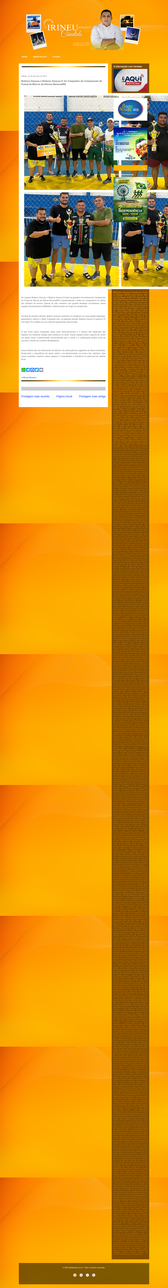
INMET (116, 361)
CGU (122, 631)
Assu (140, 324)
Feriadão (119, 793)
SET (127, 1130)
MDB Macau (119, 888)
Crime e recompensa (131, 707)
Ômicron (144, 330)
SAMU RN (140, 1128)
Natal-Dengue (136, 939)
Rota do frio (117, 1123)
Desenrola (144, 472)
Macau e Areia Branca (124, 905)
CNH (134, 337)
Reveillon (144, 1117)
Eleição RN (118, 320)
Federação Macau (141, 787)
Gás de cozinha (142, 331)
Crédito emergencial (137, 715)
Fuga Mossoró (118, 485)
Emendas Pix (137, 762)
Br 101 (135, 455)
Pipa (136, 1036)
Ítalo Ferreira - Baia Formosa (131, 1248)
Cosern (144, 355)
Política (116, 352)
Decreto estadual (127, 418)
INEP (117, 840)
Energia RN (135, 768)
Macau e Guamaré (137, 350)
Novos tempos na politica (126, 952)
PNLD (119, 1001)
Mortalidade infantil (138, 927)
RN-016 (125, 1094)
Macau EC (127, 390)
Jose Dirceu (126, 857)
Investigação (134, 850)
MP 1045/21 (133, 888)
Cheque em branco (119, 671)
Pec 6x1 (145, 1018)
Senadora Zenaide (124, 1146)
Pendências (136, 292)
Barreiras (131, 622)
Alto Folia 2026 (132, 449)
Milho (132, 920)
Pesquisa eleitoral (119, 1034)
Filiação (145, 802)
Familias (120, 783)
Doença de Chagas (129, 740)
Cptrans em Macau (119, 707)
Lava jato (139, 863)
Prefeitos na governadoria (131, 1064)
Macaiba (120, 390)
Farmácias (144, 783)
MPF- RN (121, 891)
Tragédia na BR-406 (128, 1180)
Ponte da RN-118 (130, 1054)
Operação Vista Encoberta (122, 979)
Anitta (133, 586)
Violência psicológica (131, 1210)
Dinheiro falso (125, 736)
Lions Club (133, 880)
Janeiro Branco (126, 855)
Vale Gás (137, 1197)
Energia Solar (118, 478)
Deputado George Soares (121, 728)
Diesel (130, 474)
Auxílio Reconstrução (141, 609)
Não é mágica (137, 952)
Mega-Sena (140, 916)
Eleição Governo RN (137, 757)
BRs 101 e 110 (124, 614)
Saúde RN (117, 324)
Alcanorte (144, 354)
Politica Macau (123, 1047)
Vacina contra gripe (130, 1193)
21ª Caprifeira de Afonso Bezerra (127, 552)
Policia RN (129, 1045)
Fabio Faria (133, 778)
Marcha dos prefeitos (133, 912)
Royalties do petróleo (120, 1127)
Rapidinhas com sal (137, 516)
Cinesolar (130, 679)
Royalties (121, 523)
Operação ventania (125, 982)
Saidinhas (132, 1132)
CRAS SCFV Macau (126, 459)
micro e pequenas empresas (122, 1237)
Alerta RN (144, 580)
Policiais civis (143, 512)
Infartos (139, 844)
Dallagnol (122, 721)
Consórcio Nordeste (133, 412)
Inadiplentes (143, 842)
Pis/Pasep (117, 335)
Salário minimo (127, 1134)
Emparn (144, 348)
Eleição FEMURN (126, 757)
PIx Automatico (141, 996)
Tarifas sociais (139, 1168)
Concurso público (132, 690)
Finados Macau (118, 804)
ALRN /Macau (129, 565)
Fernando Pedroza (138, 793)
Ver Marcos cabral (139, 1201)
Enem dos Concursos (124, 768)
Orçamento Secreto (119, 986)
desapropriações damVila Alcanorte (124, 1225)
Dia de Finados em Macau (133, 734)
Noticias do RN (118, 944)
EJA (135, 745)
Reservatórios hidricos (133, 1113)
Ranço (142, 1098)
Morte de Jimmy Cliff (131, 929)
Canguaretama (119, 377)
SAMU (145, 523)
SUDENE (125, 440)
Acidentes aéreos (123, 575)
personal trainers (126, 1238)
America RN (143, 584)
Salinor (120, 1134)
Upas (143, 1189)
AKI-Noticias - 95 (119, 565)
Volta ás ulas (133, 1212)
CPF (142, 633)
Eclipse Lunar (125, 747)
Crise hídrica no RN (141, 713)
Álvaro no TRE (143, 1246)
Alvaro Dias (136, 584)
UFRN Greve (117, 1187)
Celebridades (128, 668)
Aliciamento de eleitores (127, 582)
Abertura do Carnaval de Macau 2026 (130, 569)
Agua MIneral (118, 401)
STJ (146, 366)
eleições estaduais (142, 542)
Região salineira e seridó (128, 1109)
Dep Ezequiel (128, 339)
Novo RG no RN (129, 946)
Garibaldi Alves (131, 485)
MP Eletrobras (130, 889)
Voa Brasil (141, 400)
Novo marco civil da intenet (125, 950)
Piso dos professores (128, 1037)
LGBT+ (138, 861)
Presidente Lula (142, 1066)
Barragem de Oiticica (129, 620)
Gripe (145, 829)
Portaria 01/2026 (118, 1056)
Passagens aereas (141, 1013)
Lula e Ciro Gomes (137, 882)
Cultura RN (139, 468)
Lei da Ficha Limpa (134, 495)
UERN (138, 330)
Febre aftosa (118, 385)
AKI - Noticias (143, 563)
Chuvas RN (131, 317)
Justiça (132, 361)
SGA (145, 342)
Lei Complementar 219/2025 (131, 870)
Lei (124, 429)
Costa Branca (118, 357)
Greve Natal (139, 829)
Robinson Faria (118, 1121)
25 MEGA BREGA (126, 556)
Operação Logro (121, 971)
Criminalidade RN (129, 713)
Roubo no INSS (136, 1123)
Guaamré (116, 831)
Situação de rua (135, 1153)
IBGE (134, 320)
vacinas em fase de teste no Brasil (128, 1246)
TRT (143, 1166)
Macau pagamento (141, 907)
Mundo (145, 933)
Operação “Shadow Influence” (122, 984)
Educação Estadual (134, 751)
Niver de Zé (117, 943)
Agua (145, 578)
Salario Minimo (119, 368)
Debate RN (139, 470)
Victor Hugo (133, 1206)
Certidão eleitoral (130, 669)
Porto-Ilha (127, 1058)
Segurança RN (129, 330)
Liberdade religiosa (138, 497)
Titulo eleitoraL (138, 533)
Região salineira (120, 317)
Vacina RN (133, 400)
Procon (116, 1072)
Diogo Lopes (135, 736)
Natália (115, 941)
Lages (115, 495)
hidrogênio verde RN (124, 1231)
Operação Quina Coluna (139, 975)
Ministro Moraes (118, 924)
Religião (139, 520)
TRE (126, 324)
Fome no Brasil (119, 423)
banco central (143, 1220)
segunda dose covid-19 (135, 1242)
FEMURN (117, 318)
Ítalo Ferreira (117, 1248)
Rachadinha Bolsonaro (120, 1096)
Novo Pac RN (118, 946)
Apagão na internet (125, 588)
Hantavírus (138, 834)
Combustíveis (143, 465)
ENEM (119, 309)
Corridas (121, 704)
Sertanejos (119, 1147)
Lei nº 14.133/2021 (129, 874)
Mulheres (139, 933)
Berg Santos (138, 624)
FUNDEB (125, 341)
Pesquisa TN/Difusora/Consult (138, 1032)
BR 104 (129, 612)
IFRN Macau (137, 311)
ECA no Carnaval (135, 743)
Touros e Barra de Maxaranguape (136, 1178)
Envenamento (137, 770)
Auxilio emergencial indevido (128, 607)
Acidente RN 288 (131, 571)
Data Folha (132, 470)
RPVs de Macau (142, 1094)
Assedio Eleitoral (128, 595)
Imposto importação (125, 842)
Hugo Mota (140, 836)
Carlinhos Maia (127, 650)
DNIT (129, 719)
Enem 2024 (132, 383)
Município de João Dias (132, 935)
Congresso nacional (140, 377)
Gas (146, 817)
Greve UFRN (127, 359)
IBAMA (116, 387)
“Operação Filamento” (129, 1252)
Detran (120, 381)
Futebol (124, 485)
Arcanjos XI (125, 592)
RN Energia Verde (130, 1089)
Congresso (128, 466)
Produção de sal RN (140, 1072)
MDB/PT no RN (120, 499)
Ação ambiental (118, 612)
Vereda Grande (123, 1204)
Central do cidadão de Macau (130, 463)
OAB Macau (135, 506)
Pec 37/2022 (138, 1018)
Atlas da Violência (119, 599)
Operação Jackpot (119, 969)
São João (117, 370)
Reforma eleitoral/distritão (140, 1106)
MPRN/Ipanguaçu (134, 895)
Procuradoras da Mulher (126, 1072)
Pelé (136, 510)
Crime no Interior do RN (127, 711)
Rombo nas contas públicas (131, 1121)
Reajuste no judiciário (133, 1102)
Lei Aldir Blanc (118, 870)
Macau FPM (143, 901)
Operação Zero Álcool (140, 979)
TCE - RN (132, 1164)
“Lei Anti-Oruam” (132, 1250)
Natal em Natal (127, 392)
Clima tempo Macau (125, 681)
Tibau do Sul (129, 533)
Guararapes (135, 833)
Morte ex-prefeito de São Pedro (128, 931)
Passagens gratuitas (131, 1015)
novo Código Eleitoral (139, 444)
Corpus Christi (143, 700)
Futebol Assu (128, 815)
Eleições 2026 (143, 476)
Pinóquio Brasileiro (129, 1036)
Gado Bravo (132, 817)
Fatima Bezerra (142, 383)
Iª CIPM (118, 493)
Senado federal (123, 1144)
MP (128, 888)
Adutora (134, 576)
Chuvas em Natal (126, 465)
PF (138, 320)
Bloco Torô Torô (142, 453)
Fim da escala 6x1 (132, 484)
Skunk (142, 1153)
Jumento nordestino (124, 859)
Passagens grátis (142, 1015)
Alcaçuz (126, 401)
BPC (124, 612)
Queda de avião (142, 1087)
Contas (121, 694)
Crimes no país (118, 713)
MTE (140, 895)
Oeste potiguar (124, 954)
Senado (126, 529)
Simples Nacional (118, 1151)
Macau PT (133, 903)
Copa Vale (144, 696)
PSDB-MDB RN (125, 1005)
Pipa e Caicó (118, 1037)
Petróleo (116, 512)
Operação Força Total (140, 965)
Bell (146, 622)
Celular (145, 461)
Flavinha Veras (124, 806)
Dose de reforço (127, 741)
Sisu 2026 (136, 1151)
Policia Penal (121, 1045)
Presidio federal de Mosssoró (123, 1068)
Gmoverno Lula (142, 825)
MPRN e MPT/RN (123, 895)
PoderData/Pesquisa (133, 512)
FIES (125, 331)
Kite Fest (132, 861)
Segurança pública (131, 368)
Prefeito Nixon (118, 1064)
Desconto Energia (134, 728)
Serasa (128, 531)
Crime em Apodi (142, 707)
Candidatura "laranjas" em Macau (123, 645)
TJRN (141, 346)
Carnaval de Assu (142, 652)
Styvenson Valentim (133, 1155)
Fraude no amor (138, 812)
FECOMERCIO (132, 776)
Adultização (128, 576)
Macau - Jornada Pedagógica (129, 897)
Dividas (138, 738)
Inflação (145, 844)
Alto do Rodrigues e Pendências (123, 584)
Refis (124, 1106)
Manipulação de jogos (120, 912)
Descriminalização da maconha (126, 730)
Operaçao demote (130, 956)
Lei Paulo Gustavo (125, 389)
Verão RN (131, 1204)
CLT (126, 631)
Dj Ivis (120, 740)
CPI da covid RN (137, 635)
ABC (120, 563)
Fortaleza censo (124, 810)
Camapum (116, 643)
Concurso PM (138, 686)
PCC (125, 988)
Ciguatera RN (118, 679)
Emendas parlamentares (126, 422)
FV (137, 480)
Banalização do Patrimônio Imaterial (125, 616)
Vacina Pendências (119, 1193)
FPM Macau (127, 320)
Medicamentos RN (124, 916)
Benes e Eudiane (129, 624)
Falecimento (134, 779)
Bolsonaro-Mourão (129, 628)
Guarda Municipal (142, 489)
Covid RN (132, 379)
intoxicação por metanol (121, 1233)
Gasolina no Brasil (120, 821)
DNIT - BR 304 (136, 719)
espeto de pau (139, 1227)
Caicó (124, 322)
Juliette (136, 387)
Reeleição (123, 518)
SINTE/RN (122, 525)
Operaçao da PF (119, 956)
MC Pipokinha (126, 886)
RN (134, 297)
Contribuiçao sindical (141, 694)
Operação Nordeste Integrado (132, 973)
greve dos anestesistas (134, 1229)
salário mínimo (136, 544)
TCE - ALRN (125, 1164)
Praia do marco (142, 1060)
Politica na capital (119, 1049)
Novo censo (139, 946)
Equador (144, 770)
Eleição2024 (129, 760)
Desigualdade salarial (120, 732)
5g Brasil (144, 372)
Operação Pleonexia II (123, 975)
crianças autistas (136, 1221)
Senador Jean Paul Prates (138, 529)
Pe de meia (122, 510)
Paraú (145, 1011)
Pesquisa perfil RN (129, 1034)
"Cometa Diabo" (124, 546)
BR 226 (134, 612)
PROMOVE (144, 1001)
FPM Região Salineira (123, 778)
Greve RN (135, 313)
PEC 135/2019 (139, 990)
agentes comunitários (120, 1220)
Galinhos (129, 302)
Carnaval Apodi (123, 652)
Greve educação (119, 489)
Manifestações (132, 910)
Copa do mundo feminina (127, 414)
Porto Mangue (143, 1056)
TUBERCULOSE (118, 1168)
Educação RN (126, 307)
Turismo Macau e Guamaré (126, 1185)
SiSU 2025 (144, 1149)
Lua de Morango (127, 882)
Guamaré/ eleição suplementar (122, 833)
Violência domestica (141, 1208)
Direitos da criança (125, 738)
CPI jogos (126, 637)
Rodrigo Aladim (138, 521)
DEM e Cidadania (119, 719)
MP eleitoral (129, 499)
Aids (115, 580)
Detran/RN (125, 474)
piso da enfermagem (131, 372)
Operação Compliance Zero (128, 962)
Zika (139, 540)
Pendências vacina (137, 1022)
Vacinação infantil (134, 1195)
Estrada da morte (130, 480)
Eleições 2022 (118, 331)
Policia (139, 328)
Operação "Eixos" (136, 958)
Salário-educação (137, 1134)
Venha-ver (126, 539)
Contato (56, 57)
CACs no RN (122, 630)
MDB (127, 429)
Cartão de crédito (122, 660)
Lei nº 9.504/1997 (119, 876)
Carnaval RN (132, 652)
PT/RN (143, 1005)
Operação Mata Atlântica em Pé (137, 971)
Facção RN (140, 778)
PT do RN (138, 1005)
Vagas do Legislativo (122, 1197)
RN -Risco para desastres (131, 1091)
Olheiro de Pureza (134, 954)
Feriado (139, 791)
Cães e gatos (129, 717)
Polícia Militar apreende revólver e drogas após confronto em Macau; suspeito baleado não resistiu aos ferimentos (131, 272)
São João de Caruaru (140, 1161)
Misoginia (129, 925)
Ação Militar (143, 611)
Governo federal (141, 385)
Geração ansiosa (142, 821)
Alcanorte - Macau (121, 580)
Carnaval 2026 (137, 650)
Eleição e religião (142, 759)
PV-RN (119, 1007)
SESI (123, 1130)
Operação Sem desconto (138, 431)
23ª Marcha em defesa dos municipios (124, 554)
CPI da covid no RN (138, 457)
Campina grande (142, 643)
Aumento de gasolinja (133, 603)
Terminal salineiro (128, 1174)
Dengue (129, 309)
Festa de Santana (124, 796)
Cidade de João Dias (125, 675)
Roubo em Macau (126, 1123)
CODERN (144, 631)
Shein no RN (134, 531)
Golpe (115, 827)
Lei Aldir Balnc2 (142, 869)
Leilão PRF (124, 878)
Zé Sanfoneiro (143, 1218)
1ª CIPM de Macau (141, 550)
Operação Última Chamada (139, 982)
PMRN (127, 508)
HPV (133, 834)
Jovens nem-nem (135, 857)
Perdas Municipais (127, 1024)
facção (145, 1227)
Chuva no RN (142, 411)
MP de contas (139, 889)
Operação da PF (132, 980)
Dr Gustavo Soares (137, 474)
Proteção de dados (120, 1083)
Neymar (145, 941)
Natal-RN (135, 307)
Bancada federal (142, 616)
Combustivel (138, 355)
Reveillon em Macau (131, 1119)
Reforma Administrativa (132, 518)
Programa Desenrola (126, 1075)
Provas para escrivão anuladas (137, 1083)
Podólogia (131, 1043)
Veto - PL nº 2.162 (141, 1204)
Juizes (115, 859)
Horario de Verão (124, 836)
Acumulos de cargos (136, 575)
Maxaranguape (124, 502)
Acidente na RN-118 (136, 573)
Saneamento (117, 527)
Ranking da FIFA (133, 1098)
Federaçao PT (142, 785)
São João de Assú (128, 1161)
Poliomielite (117, 514)
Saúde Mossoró (133, 1138)
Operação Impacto (141, 967)
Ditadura (133, 738)
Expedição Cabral (130, 774)
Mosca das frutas (142, 931)
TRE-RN (118, 533)
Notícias (140, 342)
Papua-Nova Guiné (133, 1009)
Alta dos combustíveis (141, 582)
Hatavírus (144, 834)
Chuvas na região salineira (132, 673)
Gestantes (116, 823)
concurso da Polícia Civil (122, 1221)
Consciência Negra (119, 692)
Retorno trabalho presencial (123, 1117)
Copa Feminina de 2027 (133, 696)
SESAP (116, 525)
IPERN (122, 840)
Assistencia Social (119, 597)
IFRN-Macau (137, 838)
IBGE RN (139, 341)
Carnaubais (118, 305)
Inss (145, 304)
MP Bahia (122, 889)
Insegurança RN (139, 491)
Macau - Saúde (142, 899)
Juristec (133, 859)
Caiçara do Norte (140, 409)
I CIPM (145, 836)
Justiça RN (135, 493)
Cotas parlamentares (141, 705)
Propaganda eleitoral (133, 1079)
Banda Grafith (127, 337)
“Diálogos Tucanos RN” (120, 1250)
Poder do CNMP (123, 1043)
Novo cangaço (138, 392)
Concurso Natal (118, 686)
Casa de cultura (132, 660)
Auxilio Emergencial (140, 403)
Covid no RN (122, 468)
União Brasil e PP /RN (120, 1189)
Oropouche (134, 984)
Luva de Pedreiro (136, 884)
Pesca (145, 1024)
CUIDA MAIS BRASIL (124, 639)
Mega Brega (135, 363)
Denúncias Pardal (121, 472)
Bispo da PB (122, 626)
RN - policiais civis (118, 1091)
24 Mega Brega (125, 447)
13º (139, 372)
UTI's (142, 1187)
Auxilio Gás (117, 405)
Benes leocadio (138, 405)
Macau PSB (125, 903)
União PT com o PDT (134, 1189)
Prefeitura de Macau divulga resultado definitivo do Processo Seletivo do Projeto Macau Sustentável (130, 280)
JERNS (137, 853)
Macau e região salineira (122, 363)
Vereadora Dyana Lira (129, 1202)
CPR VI (141, 637)
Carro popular (123, 658)
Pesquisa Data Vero (120, 1028)
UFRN (136, 324)
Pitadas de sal (123, 512)
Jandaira (133, 342)
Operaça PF (126, 431)
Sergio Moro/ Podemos (136, 1146)
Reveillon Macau (119, 1119)
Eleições (136, 760)
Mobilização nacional (123, 927)
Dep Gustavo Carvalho (134, 472)
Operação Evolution (135, 963)
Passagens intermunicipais (121, 1017)
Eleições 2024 (133, 476)
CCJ (142, 630)
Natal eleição (134, 504)
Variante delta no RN (133, 537)
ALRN (129, 297)
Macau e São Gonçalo (140, 501)
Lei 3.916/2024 (133, 869)
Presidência (137, 1068)
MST (138, 499)
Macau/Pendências (119, 908)
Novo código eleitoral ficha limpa (130, 948)
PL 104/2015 (124, 998)
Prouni (124, 396)
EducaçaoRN (123, 751)
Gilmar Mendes (122, 825)
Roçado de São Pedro (133, 1127)
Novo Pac (116, 506)
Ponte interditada (142, 1054)
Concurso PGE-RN (128, 686)
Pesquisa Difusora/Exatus (133, 1028)
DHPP (126, 719)
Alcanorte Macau (132, 580)
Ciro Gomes (135, 465)
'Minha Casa (117, 548)
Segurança (126, 1140)
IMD (133, 491)
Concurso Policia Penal (134, 688)
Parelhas (116, 1013)
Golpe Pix (121, 827)
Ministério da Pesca (120, 925)
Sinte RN (130, 1151)
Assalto (129, 594)
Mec (135, 322)
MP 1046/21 (141, 888)
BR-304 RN (133, 453)
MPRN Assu (144, 891)
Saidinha (126, 1132)
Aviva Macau (126, 611)
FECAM (125, 776)
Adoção (145, 575)
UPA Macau (135, 1187)
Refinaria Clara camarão (129, 438)
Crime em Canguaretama (121, 709)
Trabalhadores (118, 1180)
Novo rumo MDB (138, 950)
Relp (115, 1113)
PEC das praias (139, 992)
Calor (121, 461)
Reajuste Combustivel (126, 1100)
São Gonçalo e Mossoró (140, 1157)
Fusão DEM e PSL (141, 814)
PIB (131, 996)
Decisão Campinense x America (138, 723)
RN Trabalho (122, 1092)
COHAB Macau (118, 633)
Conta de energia (137, 466)
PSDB (119, 328)
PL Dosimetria (122, 999)
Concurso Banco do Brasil (129, 685)
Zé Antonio (135, 1218)
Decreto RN (117, 724)
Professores (117, 1073)
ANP (120, 449)
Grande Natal (125, 425)
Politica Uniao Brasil (141, 1047)
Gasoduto (126, 819)
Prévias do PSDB (130, 1085)
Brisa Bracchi (134, 376)
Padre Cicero (133, 1007)
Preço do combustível (125, 1070)
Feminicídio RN (142, 789)
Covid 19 (126, 357)
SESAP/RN (117, 440)
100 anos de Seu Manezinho (131, 548)
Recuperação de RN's (125, 1104)
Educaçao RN (142, 317)
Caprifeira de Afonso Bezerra (123, 649)
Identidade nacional (137, 840)
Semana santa (118, 529)
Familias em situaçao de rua (132, 783)
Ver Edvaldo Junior (127, 1201)
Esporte (120, 359)
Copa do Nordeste (142, 698)
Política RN (118, 330)
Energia (129, 326)
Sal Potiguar (139, 1132)
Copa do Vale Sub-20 (120, 700)
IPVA (127, 427)
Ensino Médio (128, 770)
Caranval (134, 649)
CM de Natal (128, 407)
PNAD (134, 999)
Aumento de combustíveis (139, 601)
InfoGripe (116, 846)
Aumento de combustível (124, 403)
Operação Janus (129, 969)
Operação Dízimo (123, 963)
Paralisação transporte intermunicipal (132, 1011)
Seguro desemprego (125, 1142)
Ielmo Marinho (128, 387)
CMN (128, 631)
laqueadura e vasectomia (140, 1235)
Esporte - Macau (119, 480)
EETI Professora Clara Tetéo (125, 745)
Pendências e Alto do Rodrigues (130, 434)
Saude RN (138, 335)
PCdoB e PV (132, 988)
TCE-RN (141, 531)
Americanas (140, 449)
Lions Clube (139, 880)
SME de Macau (142, 1130)
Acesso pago (122, 571)
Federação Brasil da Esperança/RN (124, 787)
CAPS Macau (130, 630)
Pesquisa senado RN (141, 1034)
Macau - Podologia (131, 899)
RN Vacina (130, 1092)
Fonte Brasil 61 (121, 808)
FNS (115, 778)
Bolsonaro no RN (119, 628)
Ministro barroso (129, 924)
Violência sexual (142, 1210)
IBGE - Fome (118, 838)
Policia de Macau (137, 1045)
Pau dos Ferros (134, 365)
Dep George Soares (140, 418)
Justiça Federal (140, 859)
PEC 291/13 (120, 992)
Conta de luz (118, 379)
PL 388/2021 (133, 998)
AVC (139, 567)
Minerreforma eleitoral (124, 922)
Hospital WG (132, 836)
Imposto (116, 842)
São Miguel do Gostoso (131, 370)
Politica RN (135, 304)
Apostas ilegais (136, 590)
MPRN (127, 295)
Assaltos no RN (135, 594)
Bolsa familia (131, 626)
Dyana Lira (126, 381)
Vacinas (138, 1193)
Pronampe (123, 1079)
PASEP (121, 988)
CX (146, 376)
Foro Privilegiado (142, 808)
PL (146, 996)
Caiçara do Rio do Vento (129, 641)
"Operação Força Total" (138, 446)
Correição (116, 702)
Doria (119, 741)
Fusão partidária (118, 815)
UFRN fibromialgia (126, 1187)
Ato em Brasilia (131, 599)
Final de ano (129, 804)
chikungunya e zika (130, 542)
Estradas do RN (142, 772)
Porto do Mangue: (119, 1058)
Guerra (115, 491)
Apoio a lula (143, 588)
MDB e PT (136, 389)
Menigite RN (125, 918)
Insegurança (123, 846)
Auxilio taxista (118, 609)
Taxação (127, 1170)
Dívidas (127, 743)
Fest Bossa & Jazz (125, 795)
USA (139, 1187)
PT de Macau (142, 333)
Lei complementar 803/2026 (134, 872)
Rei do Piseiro (143, 1111)
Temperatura (129, 1172)
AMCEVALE (136, 354)
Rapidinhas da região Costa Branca (126, 398)
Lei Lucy (123, 872)
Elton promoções (118, 762)
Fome (115, 808)
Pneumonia (144, 1041)
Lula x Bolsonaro (125, 884)
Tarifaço (144, 370)
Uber (146, 1187)
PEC (123, 990)
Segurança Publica (135, 1140)
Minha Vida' (135, 922)
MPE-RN (116, 891)
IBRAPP (129, 491)
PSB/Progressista (127, 1003)
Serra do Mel (142, 368)
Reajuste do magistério (120, 1102)
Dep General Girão (124, 726)
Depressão (134, 726)
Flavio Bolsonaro (142, 806)
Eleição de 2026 (122, 759)
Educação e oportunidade (139, 753)
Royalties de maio (142, 1125)
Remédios (143, 438)
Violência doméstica (119, 1210)
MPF (132, 322)
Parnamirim (143, 320)
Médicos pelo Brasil (129, 937)
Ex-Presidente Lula (119, 774)
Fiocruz (137, 804)
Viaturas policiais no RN (121, 1206)
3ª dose (116, 557)
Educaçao (132, 315)
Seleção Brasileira (138, 1142)
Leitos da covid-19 (142, 878)
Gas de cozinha (118, 819)
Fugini (120, 814)
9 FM (133, 561)
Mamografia (123, 910)
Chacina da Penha (141, 669)
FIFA (146, 776)
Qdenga (134, 1087)
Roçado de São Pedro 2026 (134, 523)
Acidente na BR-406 (124, 573)
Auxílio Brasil (126, 405)
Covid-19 (136, 302)
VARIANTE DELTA (141, 535)
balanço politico (132, 1220)
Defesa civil (140, 724)
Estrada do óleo (132, 772)
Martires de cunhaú (128, 914)
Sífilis (119, 1164)
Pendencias (143, 313)
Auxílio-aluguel (118, 611)
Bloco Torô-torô (118, 455)
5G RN (143, 447)
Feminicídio (117, 482)
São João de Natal (119, 1163)
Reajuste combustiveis (140, 1100)
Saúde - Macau (124, 1138)
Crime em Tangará (135, 709)
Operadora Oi (143, 954)
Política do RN (142, 315)
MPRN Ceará (117, 893)
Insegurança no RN (121, 333)
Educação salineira (131, 755)
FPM (138, 299)
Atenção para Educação (140, 597)
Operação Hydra (130, 967)
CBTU (139, 630)
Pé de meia (143, 396)
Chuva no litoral (142, 671)
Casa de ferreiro (142, 660)
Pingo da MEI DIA (119, 1036)
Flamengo (116, 806)
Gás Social (120, 834)
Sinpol (125, 1151)
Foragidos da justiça (131, 808)
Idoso (145, 840)
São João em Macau (131, 1163)
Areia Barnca (122, 451)
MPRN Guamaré (138, 893)
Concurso (128, 377)
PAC (140, 506)
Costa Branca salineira (120, 705)
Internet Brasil (135, 427)
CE (142, 376)
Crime (119, 311)
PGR (123, 508)
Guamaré (126, 292)
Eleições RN (143, 760)
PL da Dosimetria (122, 365)
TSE (123, 305)
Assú (141, 304)
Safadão (128, 525)
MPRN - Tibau (136, 891)
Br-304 (124, 376)
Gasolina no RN (129, 385)
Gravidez (144, 827)
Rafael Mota (126, 516)
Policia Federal (139, 1043)
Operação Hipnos (119, 967)
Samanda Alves (142, 525)
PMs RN (132, 508)
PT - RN (132, 1005)
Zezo (119, 1218)
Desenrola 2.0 (118, 474)
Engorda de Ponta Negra (131, 478)
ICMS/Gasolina (129, 838)
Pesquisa (120, 394)
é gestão (144, 1248)
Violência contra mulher (126, 1208)
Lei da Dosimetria (123, 495)
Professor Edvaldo (142, 514)
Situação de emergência (123, 344)
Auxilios (124, 609)
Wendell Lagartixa (141, 1214)
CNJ (140, 631)
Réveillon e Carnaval (130, 1128)
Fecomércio (117, 785)
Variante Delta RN (134, 1199)
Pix (139, 309)
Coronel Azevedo (133, 700)
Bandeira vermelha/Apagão (122, 618)
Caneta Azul (137, 645)
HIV (132, 425)
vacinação (117, 446)
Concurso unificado (119, 466)
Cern (141, 463)
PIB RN (134, 996)
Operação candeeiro (120, 980)
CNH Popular (134, 631)
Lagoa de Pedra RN (130, 863)
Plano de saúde (131, 1039)
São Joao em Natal (119, 1159)
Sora (146, 1153)
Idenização (128, 840)
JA (127, 853)
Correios (125, 379)
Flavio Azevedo (133, 806)
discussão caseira (141, 1225)
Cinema (125, 679)
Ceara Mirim (139, 666)
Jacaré (145, 853)
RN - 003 (138, 1089)
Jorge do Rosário (136, 855)
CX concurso (134, 639)
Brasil (124, 309)
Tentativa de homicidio (140, 1172)
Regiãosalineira (143, 1109)
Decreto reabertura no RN (129, 724)
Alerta (139, 580)
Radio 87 (144, 1096)
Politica (144, 328)
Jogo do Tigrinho (126, 493)
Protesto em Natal (141, 1081)
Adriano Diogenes (119, 576)
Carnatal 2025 (128, 461)
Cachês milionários (137, 459)
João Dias (144, 857)
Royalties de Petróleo (130, 1125)
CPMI (130, 637)
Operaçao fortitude (141, 956)
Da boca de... (120, 252)
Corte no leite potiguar (131, 704)
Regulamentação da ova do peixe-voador (126, 1111)
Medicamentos (134, 429)
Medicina (133, 916)
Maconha (128, 908)
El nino (140, 755)
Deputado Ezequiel (120, 420)
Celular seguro (118, 463)
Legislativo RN (132, 865)
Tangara (125, 1168)
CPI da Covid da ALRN (125, 457)
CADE (139, 455)
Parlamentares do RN (127, 1013)
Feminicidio (133, 789)
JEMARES (131, 853)
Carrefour (116, 658)
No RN (123, 943)
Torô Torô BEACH (119, 1178)
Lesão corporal (125, 880)
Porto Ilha (135, 1056)
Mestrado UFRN (133, 918)
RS (140, 436)
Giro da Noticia (132, 825)
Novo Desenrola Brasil (140, 944)
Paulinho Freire (137, 433)
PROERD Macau (135, 1001)
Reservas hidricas (122, 1113)
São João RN (130, 1159)
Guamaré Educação (126, 831)
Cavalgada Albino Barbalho (127, 666)
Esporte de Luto (123, 772)
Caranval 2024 (118, 650)
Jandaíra (144, 427)
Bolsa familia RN (127, 455)
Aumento (123, 374)
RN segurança (118, 516)
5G (146, 400)
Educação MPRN (125, 753)
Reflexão (129, 1106)
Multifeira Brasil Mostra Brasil (122, 504)
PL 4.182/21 (141, 998)
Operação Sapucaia (120, 977)
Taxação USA (135, 1170)
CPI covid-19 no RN (140, 407)
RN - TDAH (144, 1089)
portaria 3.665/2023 (137, 1238)
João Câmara (124, 361)
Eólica (115, 776)
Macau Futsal (117, 903)
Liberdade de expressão (126, 497)
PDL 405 (141, 988)
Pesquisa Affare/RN (127, 1026)
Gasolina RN (133, 819)
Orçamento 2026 (142, 984)
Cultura (145, 715)
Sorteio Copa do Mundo (120, 1155)
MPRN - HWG (128, 891)
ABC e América (134, 563)
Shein (124, 1147)
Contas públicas (129, 694)
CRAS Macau (119, 409)
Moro (131, 927)
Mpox (119, 392)
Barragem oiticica (123, 622)
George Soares (140, 485)
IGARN (120, 387)
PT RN (141, 508)
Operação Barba (124, 960)
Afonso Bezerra (29, 377)
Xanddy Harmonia (125, 1216)
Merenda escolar (137, 390)
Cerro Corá (121, 669)
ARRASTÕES (133, 567)
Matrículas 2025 (139, 914)
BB (132, 405)
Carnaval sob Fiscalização (139, 656)
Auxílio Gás (130, 609)
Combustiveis (118, 339)
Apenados (135, 588)
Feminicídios (124, 482)
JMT (141, 853)
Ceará (145, 337)
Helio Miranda (137, 359)
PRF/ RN (127, 1001)
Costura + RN (131, 705)
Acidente (124, 449)
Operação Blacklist (135, 960)
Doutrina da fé (143, 741)
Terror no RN (137, 1174)
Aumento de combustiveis (135, 451)
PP (137, 508)
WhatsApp (116, 1216)
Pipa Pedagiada (142, 1036)
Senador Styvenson (119, 531)
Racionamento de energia (134, 1096)
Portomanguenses (136, 1058)
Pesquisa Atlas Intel (140, 1026)
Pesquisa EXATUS (130, 394)
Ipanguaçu (125, 342)
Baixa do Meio (143, 614)
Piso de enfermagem (128, 328)
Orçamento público (130, 986)
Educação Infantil (122, 476)
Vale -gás (131, 1197)
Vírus (121, 1214)
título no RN (131, 1244)
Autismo (141, 605)
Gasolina (132, 341)
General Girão (131, 821)
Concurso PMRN (123, 688)
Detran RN (123, 313)
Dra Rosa (116, 743)
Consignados (130, 692)
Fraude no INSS (142, 484)
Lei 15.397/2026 (123, 869)
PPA (122, 1001)
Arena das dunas (134, 592)
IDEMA (121, 427)
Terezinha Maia (118, 1174)
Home (24, 57)
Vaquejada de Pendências (121, 1199)
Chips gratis (128, 671)
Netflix (141, 941)
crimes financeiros (141, 1223)
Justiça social (118, 429)
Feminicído (128, 791)
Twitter (145, 1185)
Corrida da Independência (128, 702)
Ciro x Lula (137, 679)
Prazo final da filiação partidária (123, 1062)
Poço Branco (132, 514)
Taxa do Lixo (120, 1170)
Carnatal (116, 411)
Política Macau (129, 1053)
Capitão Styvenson (141, 647)
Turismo (138, 442)
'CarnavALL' (143, 546)
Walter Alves (133, 540)
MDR (142, 389)
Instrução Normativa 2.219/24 (138, 846)
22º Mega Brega (142, 552)
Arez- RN (142, 592)
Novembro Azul (143, 504)
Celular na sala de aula (128, 411)
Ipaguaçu (125, 852)
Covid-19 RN (121, 304)
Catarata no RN (136, 664)
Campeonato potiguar (128, 643)
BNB (122, 453)
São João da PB (139, 1159)
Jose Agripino (118, 857)
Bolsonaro (117, 307)
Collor (140, 681)
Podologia (140, 394)
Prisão (116, 322)
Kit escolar (125, 861)
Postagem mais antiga (92, 396)
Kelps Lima (139, 361)
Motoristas (116, 933)
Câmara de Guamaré (139, 416)
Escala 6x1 (143, 478)
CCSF (145, 630)
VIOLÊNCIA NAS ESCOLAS (139, 1191)
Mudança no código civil (128, 933)
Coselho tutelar (142, 704)
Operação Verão (142, 977)
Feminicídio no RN (119, 791)
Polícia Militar (121, 1053)
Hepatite (116, 836)
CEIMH (119, 631)
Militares (137, 920)
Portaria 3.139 (128, 1056)
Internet (116, 848)
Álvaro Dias (125, 446)
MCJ (145, 361)
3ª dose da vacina (135, 447)
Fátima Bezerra (138, 326)
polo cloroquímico (126, 544)
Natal (119, 299)
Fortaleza (116, 810)
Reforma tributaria (119, 1108)
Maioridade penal (138, 908)
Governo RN (132, 331)
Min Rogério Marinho (135, 502)
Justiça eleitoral (142, 493)
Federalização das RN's (129, 785)
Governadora (128, 827)
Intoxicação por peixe (140, 848)
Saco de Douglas (119, 1132)
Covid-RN (139, 414)
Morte (141, 363)
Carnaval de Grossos (120, 654)
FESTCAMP (140, 776)
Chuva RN (135, 671)
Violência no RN (142, 539)
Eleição (138, 348)
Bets (145, 405)
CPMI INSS (135, 637)
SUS (132, 335)
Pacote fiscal (125, 1007)
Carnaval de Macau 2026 (134, 654)
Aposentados (127, 590)
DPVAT (143, 719)
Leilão (142, 495)
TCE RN (138, 1164)
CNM (120, 322)
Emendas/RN (137, 766)
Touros (126, 400)
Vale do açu (143, 1197)
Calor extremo (143, 641)
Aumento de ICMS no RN (122, 601)
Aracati (120, 592)
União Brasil (136, 352)
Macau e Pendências (127, 907)
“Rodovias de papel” (125, 1254)
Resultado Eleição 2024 (125, 1115)
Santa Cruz (135, 1136)
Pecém (128, 1020)
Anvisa (145, 586)
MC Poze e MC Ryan (137, 886)
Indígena (128, 844)
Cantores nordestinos (129, 647)
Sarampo (144, 440)
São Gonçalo (128, 1157)
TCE (122, 324)
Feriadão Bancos (127, 793)
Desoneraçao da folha (132, 732)
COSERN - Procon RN (134, 633)
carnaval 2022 (118, 372)
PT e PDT (129, 433)
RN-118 (130, 1094)
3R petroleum (126, 354)
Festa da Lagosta (137, 795)
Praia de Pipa (134, 1060)
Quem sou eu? (40, 57)
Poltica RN (122, 1051)
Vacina (115, 537)
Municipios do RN (119, 935)
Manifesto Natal (142, 910)
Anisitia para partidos (120, 586)
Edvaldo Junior (136, 381)
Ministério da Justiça (141, 924)
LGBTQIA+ (144, 861)
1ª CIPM (133, 550)
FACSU (120, 776)
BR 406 (140, 612)
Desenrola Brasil (136, 357)
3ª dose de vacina (124, 557)
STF (128, 304)
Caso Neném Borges (138, 662)
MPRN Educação (127, 893)
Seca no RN (126, 527)
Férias (145, 815)
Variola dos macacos (123, 444)
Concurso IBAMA (142, 685)
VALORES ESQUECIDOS (127, 535)
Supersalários (143, 1155)
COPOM (124, 633)
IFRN (128, 305)
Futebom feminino (137, 815)
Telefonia (121, 1172)
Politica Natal (131, 1047)
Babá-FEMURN (134, 614)
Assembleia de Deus (141, 595)
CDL (115, 631)
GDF (126, 817)
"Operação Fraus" (134, 546)
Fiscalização (143, 804)
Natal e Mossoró (125, 939)
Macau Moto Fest (126, 501)
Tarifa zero (131, 1168)
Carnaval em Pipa (125, 656)
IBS (123, 838)
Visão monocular (118, 1212)
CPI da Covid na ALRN (124, 635)
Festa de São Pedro (136, 796)
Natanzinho (144, 939)
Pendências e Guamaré (121, 1022)
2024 (115, 552)
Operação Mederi (118, 973)
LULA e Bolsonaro (119, 863)
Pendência (144, 1020)
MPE (134, 499)
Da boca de (117, 418)
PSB (115, 394)
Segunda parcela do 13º (139, 527)
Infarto (134, 844)
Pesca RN (117, 1026)
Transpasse (137, 1180)
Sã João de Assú (119, 1157)
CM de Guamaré (141, 305)
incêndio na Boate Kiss (139, 1231)
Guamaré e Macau (140, 831)
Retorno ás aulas (137, 1117)
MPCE (145, 889)
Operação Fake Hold (127, 965)
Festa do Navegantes (135, 798)
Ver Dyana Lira (133, 539)
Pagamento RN (142, 1007)
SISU (141, 398)
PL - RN (116, 998)
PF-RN (128, 996)
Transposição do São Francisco (128, 1182)
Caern (123, 302)
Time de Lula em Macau (140, 1176)
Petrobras (132, 318)
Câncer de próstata (119, 717)
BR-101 (127, 453)
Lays (126, 865)
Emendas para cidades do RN (123, 766)
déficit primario (118, 1227)
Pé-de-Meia (134, 436)
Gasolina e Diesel (142, 819)
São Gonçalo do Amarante (130, 346)
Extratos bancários (141, 774)
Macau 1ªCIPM (128, 901)
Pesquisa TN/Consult (124, 1032)
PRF (145, 350)
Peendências (136, 1020)
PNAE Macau (140, 999)
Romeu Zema (143, 1121)
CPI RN (130, 355)
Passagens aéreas (119, 1015)
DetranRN (123, 326)
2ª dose (134, 556)
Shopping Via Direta (138, 1147)
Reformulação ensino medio (133, 1108)
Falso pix (125, 781)
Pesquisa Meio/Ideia (123, 1030)
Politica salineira (130, 1049)
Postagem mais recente (35, 396)
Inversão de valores (121, 850)
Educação (117, 302)
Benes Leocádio (118, 624)
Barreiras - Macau (139, 622)
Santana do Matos (134, 440)
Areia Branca (137, 295)
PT (138, 322)
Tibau (123, 533)
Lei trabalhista (129, 876)
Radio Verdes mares (120, 1098)
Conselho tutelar (119, 412)
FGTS (115, 350)
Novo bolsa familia (125, 506)
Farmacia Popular (141, 422)
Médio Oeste (139, 937)
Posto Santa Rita (124, 1060)
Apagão (116, 588)
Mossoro (145, 502)
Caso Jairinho (128, 662)
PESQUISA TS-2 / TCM (131, 994)
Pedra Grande (130, 510)
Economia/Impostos (119, 749)
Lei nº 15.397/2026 (141, 874)
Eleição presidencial (119, 760)
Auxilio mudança (142, 607)
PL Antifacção (120, 433)
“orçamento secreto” (136, 1254)
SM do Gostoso (133, 1130)
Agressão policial (139, 578)
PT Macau (132, 333)
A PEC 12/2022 (141, 561)
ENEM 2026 (140, 745)
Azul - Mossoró (135, 611)
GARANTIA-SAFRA (119, 817)
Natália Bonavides (123, 941)
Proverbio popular (119, 1085)
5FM (144, 557)
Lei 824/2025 (140, 865)
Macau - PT (121, 899)
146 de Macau (126, 550)
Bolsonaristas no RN (141, 626)
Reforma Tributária (137, 366)
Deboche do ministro (122, 723)
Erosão (116, 772)
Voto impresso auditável (121, 540)
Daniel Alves (124, 470)
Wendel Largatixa (129, 1214)
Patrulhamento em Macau (136, 1017)
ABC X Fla (125, 563)
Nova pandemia (128, 944)
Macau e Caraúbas (136, 905)
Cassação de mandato (125, 664)
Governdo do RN (142, 487)
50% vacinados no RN (136, 557)
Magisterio (116, 502)
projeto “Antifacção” (138, 1240)
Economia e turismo (140, 747)
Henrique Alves (123, 350)
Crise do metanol (131, 468)
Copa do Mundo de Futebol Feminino (125, 698)
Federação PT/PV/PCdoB (121, 789)
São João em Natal (120, 442)
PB (114, 433)
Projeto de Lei (133, 1077)
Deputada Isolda (142, 726)
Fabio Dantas (143, 480)
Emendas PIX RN (129, 762)
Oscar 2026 (140, 986)
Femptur (134, 791)
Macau (118, 292)
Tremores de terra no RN (133, 1183)
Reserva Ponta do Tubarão (125, 521)
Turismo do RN (139, 1185)
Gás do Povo (122, 491)
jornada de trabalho (126, 1235)
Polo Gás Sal (140, 1049)
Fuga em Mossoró (133, 423)
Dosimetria (135, 741)
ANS (126, 567)
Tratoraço (123, 1183)
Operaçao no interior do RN (122, 958)
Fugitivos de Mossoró (129, 814)
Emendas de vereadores (127, 764)
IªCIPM (123, 853)
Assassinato (118, 355)
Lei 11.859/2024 (140, 867)
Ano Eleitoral (139, 586)
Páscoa (138, 1085)
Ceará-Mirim (123, 348)
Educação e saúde (119, 755)
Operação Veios (131, 977)
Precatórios (125, 436)
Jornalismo (144, 855)
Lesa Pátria (117, 880)
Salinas (134, 525)
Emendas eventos (141, 764)
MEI (125, 888)
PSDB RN (124, 318)
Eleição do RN (132, 759)
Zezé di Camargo (126, 1218)
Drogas (122, 743)
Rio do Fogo (143, 1119)
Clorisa (135, 681)
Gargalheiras (140, 817)
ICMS (135, 309)
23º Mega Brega (140, 554)
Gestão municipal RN (126, 823)
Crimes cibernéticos (141, 711)
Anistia (129, 586)
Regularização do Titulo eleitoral (127, 520)
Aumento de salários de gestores (128, 605)
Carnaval (140, 337)
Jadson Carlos (118, 855)
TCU (142, 1164)
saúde (132, 305)
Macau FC (137, 901)
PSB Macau (117, 1003)
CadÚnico (128, 409)
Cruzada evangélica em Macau (122, 715)
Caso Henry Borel (119, 662)
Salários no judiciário (126, 1136)
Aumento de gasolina (120, 603)
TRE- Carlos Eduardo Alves (131, 1166)
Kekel (120, 861)
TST (146, 1166)
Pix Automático (140, 1037)
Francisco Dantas (135, 810)
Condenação (143, 690)
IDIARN (144, 359)
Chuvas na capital (119, 673)
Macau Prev (139, 903)
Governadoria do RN (131, 487)
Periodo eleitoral (138, 1024)
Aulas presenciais (142, 599)
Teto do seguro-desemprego (125, 1176)
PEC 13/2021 (130, 990)
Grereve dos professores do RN (124, 829)
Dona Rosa (138, 740)
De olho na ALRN (131, 721)
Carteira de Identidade (134, 658)
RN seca (120, 1094)
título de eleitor (123, 1244)
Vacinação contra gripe (122, 1195)
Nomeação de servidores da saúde (136, 943)
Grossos (127, 489)
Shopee (129, 1147)
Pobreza (116, 1043)
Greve (128, 322)
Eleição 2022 (127, 311)
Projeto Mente (124, 1077)
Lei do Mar (120, 874)
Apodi (145, 335)
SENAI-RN (119, 1130)
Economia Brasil (134, 420)
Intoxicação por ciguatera (126, 848)
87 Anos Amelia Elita (125, 561)
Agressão (130, 578)
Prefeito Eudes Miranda (140, 1062)
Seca (140, 1138)
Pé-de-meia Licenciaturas (123, 1087)
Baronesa (136, 618)
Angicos (116, 374)
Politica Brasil (124, 514)
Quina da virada (118, 1089)
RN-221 (135, 1094)
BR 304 (124, 355)
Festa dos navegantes (133, 800)
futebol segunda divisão (120, 1229)
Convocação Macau (119, 696)
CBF (136, 630)
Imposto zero (135, 842)
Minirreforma (143, 922)
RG (124, 1089)
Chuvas (131, 348)
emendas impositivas (128, 1227)
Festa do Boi (134, 482)
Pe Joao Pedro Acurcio (127, 1018)
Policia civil (125, 335)
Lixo (120, 882)
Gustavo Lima (143, 833)
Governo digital (137, 827)
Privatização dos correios (140, 1070)
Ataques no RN (128, 597)
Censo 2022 (136, 668)
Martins (120, 914)
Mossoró (144, 300)
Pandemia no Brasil (120, 1009)
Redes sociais (137, 1104)
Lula (129, 313)
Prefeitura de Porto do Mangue (127, 1066)
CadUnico (141, 639)
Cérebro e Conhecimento (140, 717)
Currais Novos (127, 416)
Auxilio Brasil (118, 337)
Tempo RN (131, 442)
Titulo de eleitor (125, 352)
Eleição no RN (123, 383)
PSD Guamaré (137, 1003)
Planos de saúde (134, 1041)
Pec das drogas (119, 1020)
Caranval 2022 (142, 649)
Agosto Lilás (123, 578)
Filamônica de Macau (136, 802)
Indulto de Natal (119, 844)
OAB (145, 392)
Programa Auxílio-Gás (128, 1073)
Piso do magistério (123, 366)
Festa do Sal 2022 (121, 800)
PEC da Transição (130, 992)
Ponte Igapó (120, 1054)
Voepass (126, 1212)
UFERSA (131, 324)
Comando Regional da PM (134, 683)
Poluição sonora (131, 1051)
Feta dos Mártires (124, 802)
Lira (118, 882)
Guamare (133, 489)
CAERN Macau (142, 318)
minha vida (117, 544)
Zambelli (133, 1216)
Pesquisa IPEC (142, 510)
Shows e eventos (136, 1149)
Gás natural (127, 834)
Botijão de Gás (119, 407)
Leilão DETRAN (138, 876)
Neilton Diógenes (134, 941)
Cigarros (145, 677)
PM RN (130, 999)
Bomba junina (140, 628)
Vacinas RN (121, 537)
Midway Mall (126, 920)
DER (119, 470)
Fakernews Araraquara (123, 779)
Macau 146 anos (119, 901)
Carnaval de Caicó (137, 461)
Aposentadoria (118, 590)
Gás (115, 834)
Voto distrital (140, 1212)
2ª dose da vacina (142, 556)
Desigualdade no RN (141, 730)
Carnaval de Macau (121, 315)
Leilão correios (132, 878)
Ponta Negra (138, 1053)
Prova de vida (133, 396)
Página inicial (64, 396)
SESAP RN (143, 322)
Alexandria (117, 582)
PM (127, 999)
